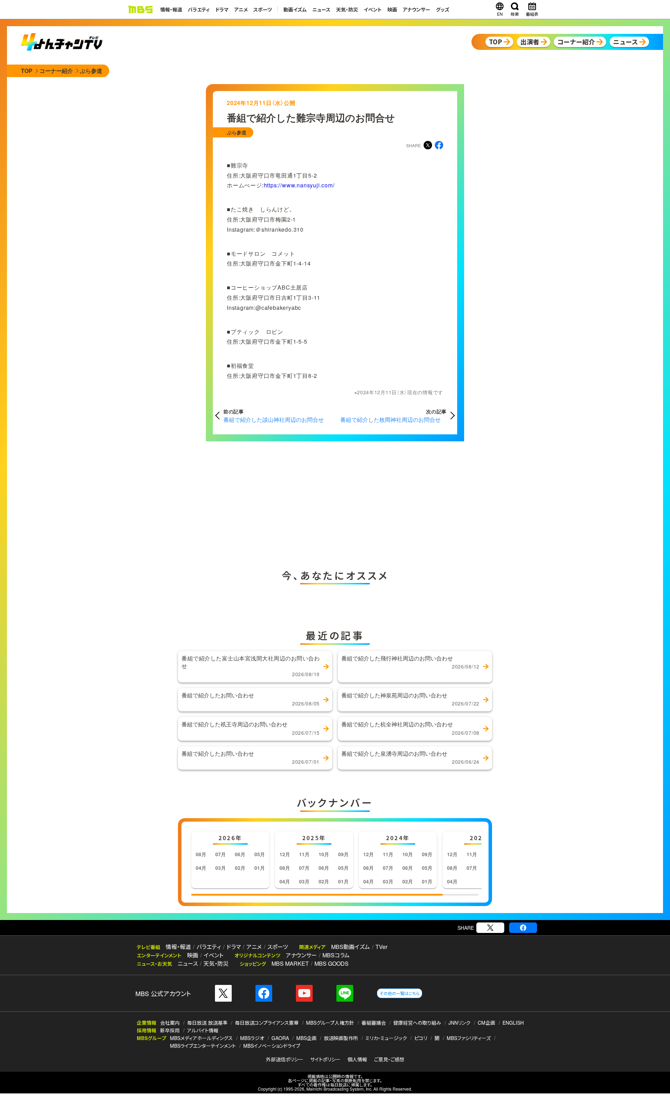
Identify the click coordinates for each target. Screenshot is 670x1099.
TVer (381, 947)
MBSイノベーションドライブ (271, 1045)
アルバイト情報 (202, 1030)
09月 (343, 854)
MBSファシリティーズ (469, 1037)
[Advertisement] (265, 503)
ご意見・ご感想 (389, 1059)
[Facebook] (523, 927)
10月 (324, 854)
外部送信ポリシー (284, 1059)
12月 (285, 854)
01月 (259, 867)
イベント (373, 9)
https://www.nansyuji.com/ (299, 185)
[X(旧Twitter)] (490, 927)
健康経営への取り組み (417, 1022)
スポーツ (262, 9)
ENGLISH (513, 1022)
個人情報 (357, 1059)
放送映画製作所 (341, 1037)
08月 (201, 854)
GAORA (280, 1037)
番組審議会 (374, 1022)
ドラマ (222, 9)
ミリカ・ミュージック (386, 1037)
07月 (220, 854)
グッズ (442, 9)
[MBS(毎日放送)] (140, 9)
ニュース (321, 9)
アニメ (241, 9)
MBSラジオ (252, 1037)
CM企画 (486, 1022)
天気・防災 (347, 9)
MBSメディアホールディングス (201, 1037)
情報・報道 (171, 9)
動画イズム (295, 9)
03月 (220, 867)
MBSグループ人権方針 (330, 1022)
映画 (392, 9)
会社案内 (170, 1022)
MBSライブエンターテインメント (203, 1045)
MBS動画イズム (350, 947)
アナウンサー (416, 9)
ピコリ (420, 1037)
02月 (240, 867)
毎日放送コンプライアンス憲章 (267, 1022)
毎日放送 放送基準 (207, 1022)
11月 (304, 854)
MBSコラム (336, 955)
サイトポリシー (325, 1059)
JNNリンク (459, 1022)
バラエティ (199, 9)
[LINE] (344, 993)
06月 (240, 854)
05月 (259, 854)
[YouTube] (304, 993)
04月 (201, 867)
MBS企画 (306, 1037)
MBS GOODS (331, 963)
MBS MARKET (290, 963)
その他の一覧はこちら (399, 993)
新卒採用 (170, 1030)
